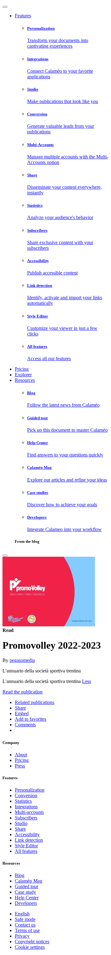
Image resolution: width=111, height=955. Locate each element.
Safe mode (25, 919)
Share (20, 829)
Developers (26, 903)
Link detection (29, 840)
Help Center (27, 897)
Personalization (29, 790)
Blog (19, 875)
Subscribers (26, 817)
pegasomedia (22, 660)
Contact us (25, 924)
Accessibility (27, 834)
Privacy (22, 936)
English (22, 913)
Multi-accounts (29, 812)
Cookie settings (30, 947)
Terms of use (27, 930)
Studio (21, 823)
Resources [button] (25, 380)
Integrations (26, 806)
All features (26, 851)
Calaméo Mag (28, 881)
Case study (25, 892)
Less (86, 681)
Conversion (26, 795)
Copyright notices (32, 941)
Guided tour (26, 886)
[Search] (4, 555)
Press (20, 765)
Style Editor (26, 845)
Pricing (22, 369)
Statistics (23, 801)
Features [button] (23, 15)
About (21, 754)
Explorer (23, 374)
